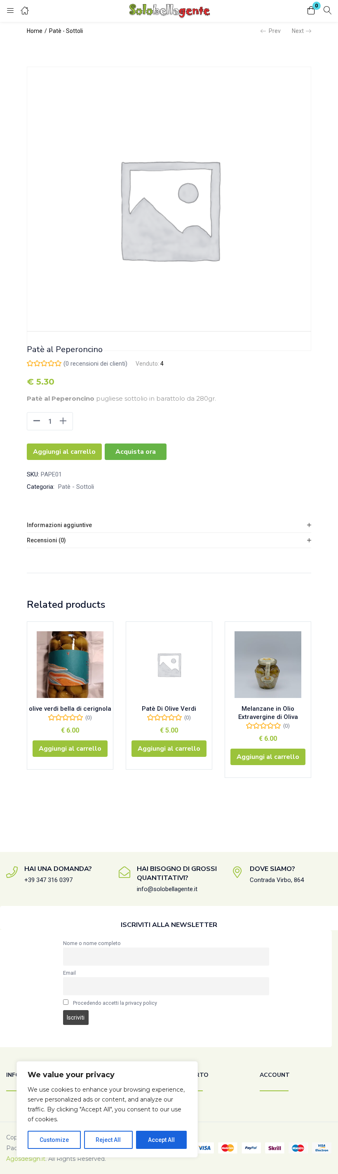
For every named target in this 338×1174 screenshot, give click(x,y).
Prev (275, 31)
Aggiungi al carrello (64, 451)
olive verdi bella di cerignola (70, 708)
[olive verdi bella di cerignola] (70, 664)
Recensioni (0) (46, 540)
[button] (311, 11)
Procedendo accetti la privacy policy (115, 1003)
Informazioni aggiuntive (59, 525)
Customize (54, 1140)
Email (69, 973)
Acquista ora (135, 451)
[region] (107, 1109)
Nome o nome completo (92, 943)
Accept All (161, 1140)
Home (34, 31)
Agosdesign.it (25, 1158)
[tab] (169, 525)
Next (298, 31)
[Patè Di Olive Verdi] (169, 664)
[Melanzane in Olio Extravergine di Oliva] (268, 664)
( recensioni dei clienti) (95, 363)
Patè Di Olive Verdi (169, 708)
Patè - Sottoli (66, 31)
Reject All (108, 1140)
